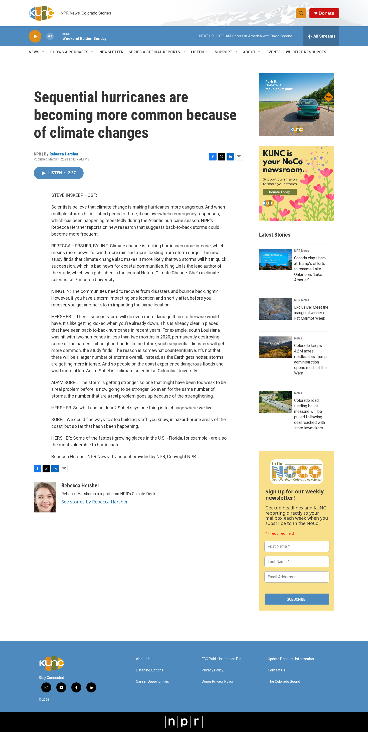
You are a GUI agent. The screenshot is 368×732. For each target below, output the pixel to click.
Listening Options (149, 670)
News (298, 338)
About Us (143, 659)
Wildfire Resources (306, 52)
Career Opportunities (152, 681)
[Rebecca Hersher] (45, 497)
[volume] (50, 36)
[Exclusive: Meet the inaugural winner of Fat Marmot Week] (275, 309)
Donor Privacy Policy (218, 681)
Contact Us (276, 670)
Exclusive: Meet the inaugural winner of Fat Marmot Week (311, 313)
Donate (326, 13)
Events (273, 52)
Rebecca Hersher (64, 153)
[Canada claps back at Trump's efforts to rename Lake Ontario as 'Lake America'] (275, 259)
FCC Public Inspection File (221, 659)
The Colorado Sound (284, 681)
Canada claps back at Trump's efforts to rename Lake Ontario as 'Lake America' (310, 269)
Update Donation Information (291, 659)
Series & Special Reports (154, 52)
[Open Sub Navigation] (43, 52)
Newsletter (111, 52)
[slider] (58, 36)
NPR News (301, 251)
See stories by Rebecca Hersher (94, 502)
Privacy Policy (212, 670)
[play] (35, 36)
